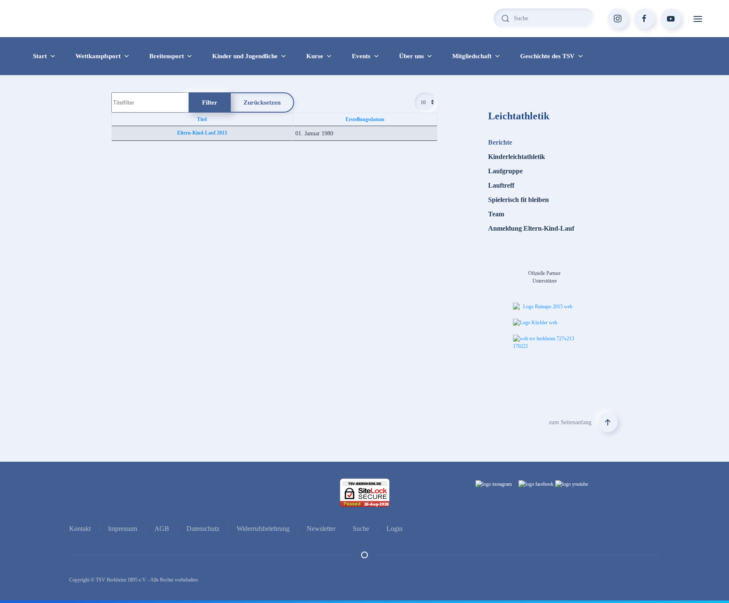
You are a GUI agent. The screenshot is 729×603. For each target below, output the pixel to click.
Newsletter (321, 528)
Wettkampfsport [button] (98, 56)
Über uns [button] (411, 56)
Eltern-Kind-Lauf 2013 (202, 133)
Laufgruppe (505, 171)
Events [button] (361, 56)
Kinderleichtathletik (516, 156)
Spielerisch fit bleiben (518, 199)
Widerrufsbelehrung (263, 528)
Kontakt (80, 528)
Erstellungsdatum (365, 119)
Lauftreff (501, 185)
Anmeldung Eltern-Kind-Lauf (531, 228)
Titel (202, 119)
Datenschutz (202, 528)
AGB (161, 528)
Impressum (122, 528)
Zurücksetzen (262, 102)
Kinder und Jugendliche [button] (245, 56)
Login (394, 528)
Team (496, 214)
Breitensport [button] (166, 56)
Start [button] (40, 56)
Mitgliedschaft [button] (471, 56)
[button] (698, 18)
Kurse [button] (314, 56)
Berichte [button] (500, 142)
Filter (209, 102)
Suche (361, 528)
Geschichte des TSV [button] (547, 56)
